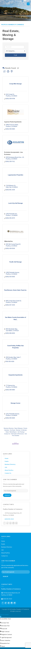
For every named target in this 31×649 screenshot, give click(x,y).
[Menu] (28, 4)
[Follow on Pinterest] (10, 523)
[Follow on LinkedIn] (13, 523)
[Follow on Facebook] (4, 523)
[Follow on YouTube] (16, 523)
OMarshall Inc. (8, 241)
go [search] (16, 55)
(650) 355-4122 (9, 519)
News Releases (19, 428)
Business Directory (9, 428)
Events (7, 461)
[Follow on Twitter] (7, 523)
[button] (3, 68)
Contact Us (11, 1)
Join (6, 467)
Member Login (18, 1)
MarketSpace (13, 432)
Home (6, 458)
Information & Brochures (17, 433)
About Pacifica (9, 470)
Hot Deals (12, 430)
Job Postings (21, 432)
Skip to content (4, 614)
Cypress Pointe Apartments (12, 122)
